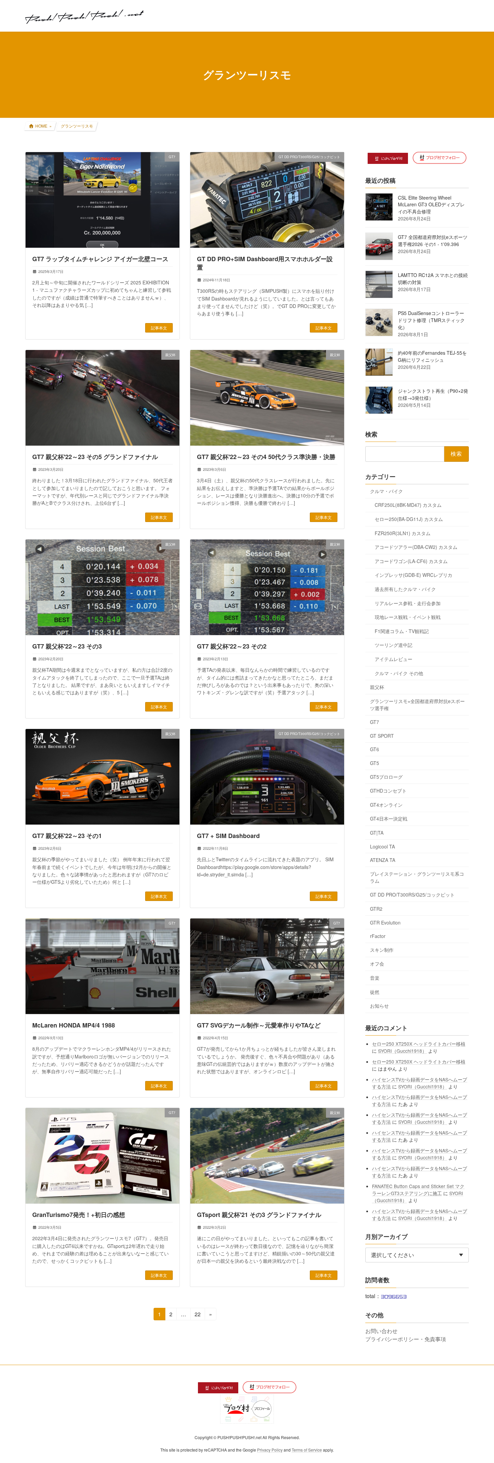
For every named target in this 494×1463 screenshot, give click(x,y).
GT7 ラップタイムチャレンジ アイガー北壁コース (100, 258)
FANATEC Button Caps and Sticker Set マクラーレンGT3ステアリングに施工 (418, 1189)
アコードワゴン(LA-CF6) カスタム (411, 560)
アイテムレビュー (393, 659)
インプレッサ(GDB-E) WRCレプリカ (413, 574)
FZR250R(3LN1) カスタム (402, 532)
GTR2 (376, 908)
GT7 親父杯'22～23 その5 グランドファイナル (95, 456)
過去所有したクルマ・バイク (405, 589)
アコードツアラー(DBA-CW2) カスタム (416, 547)
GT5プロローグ (386, 776)
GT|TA (376, 832)
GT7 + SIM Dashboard (228, 835)
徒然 (374, 991)
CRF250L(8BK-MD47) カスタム (408, 504)
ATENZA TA (382, 860)
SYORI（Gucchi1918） (402, 1050)
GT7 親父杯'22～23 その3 (67, 646)
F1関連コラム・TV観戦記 (402, 630)
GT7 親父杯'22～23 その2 (231, 646)
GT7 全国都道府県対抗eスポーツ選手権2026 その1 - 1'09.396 (432, 240)
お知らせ (379, 1005)
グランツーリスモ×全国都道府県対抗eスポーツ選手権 (417, 704)
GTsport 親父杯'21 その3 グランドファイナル (259, 1214)
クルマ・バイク (386, 490)
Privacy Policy (270, 1450)
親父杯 (377, 687)
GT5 (374, 763)
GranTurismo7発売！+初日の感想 (78, 1214)
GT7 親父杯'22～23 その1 (67, 835)
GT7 (374, 722)
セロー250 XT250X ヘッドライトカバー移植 (419, 1043)
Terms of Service (307, 1450)
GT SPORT (382, 735)
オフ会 (377, 963)
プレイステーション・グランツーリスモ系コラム (417, 877)
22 (197, 1315)
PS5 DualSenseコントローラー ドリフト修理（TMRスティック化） (431, 320)
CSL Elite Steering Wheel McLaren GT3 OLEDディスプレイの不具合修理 (431, 204)
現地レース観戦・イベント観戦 (408, 617)
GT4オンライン (386, 804)
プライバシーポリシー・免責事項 (405, 1339)
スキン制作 (382, 949)
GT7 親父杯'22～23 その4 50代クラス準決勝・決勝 (266, 456)
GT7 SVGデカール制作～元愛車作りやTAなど (259, 1025)
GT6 (374, 749)
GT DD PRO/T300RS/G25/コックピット (412, 894)
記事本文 (159, 327)
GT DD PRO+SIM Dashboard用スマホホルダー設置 (265, 263)
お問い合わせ (381, 1331)
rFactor (377, 936)
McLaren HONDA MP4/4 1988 (73, 1025)
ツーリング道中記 (393, 644)
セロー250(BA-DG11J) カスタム (409, 519)
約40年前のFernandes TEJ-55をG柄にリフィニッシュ (432, 356)
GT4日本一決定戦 (388, 818)
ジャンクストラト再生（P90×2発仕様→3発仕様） (433, 394)
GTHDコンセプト (388, 790)
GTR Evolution (385, 922)
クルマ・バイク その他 (399, 672)
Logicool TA (382, 846)
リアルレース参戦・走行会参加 (408, 602)
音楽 (374, 977)
